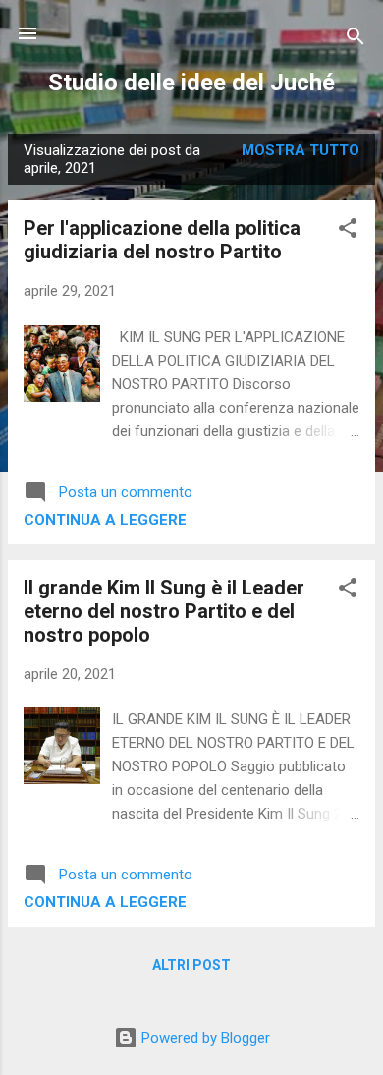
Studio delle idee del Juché (191, 82)
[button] (347, 231)
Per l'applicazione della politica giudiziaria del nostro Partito (162, 239)
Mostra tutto (300, 150)
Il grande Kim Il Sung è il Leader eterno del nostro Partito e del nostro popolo (164, 611)
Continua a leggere (105, 520)
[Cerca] (355, 40)
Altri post (191, 965)
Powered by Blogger (203, 1038)
